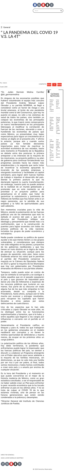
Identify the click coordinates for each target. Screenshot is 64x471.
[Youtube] (43, 5)
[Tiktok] (52, 5)
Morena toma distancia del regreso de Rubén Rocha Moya (52, 124)
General (6, 27)
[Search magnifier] (61, 10)
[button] (49, 84)
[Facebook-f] (35, 5)
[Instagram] (47, 5)
